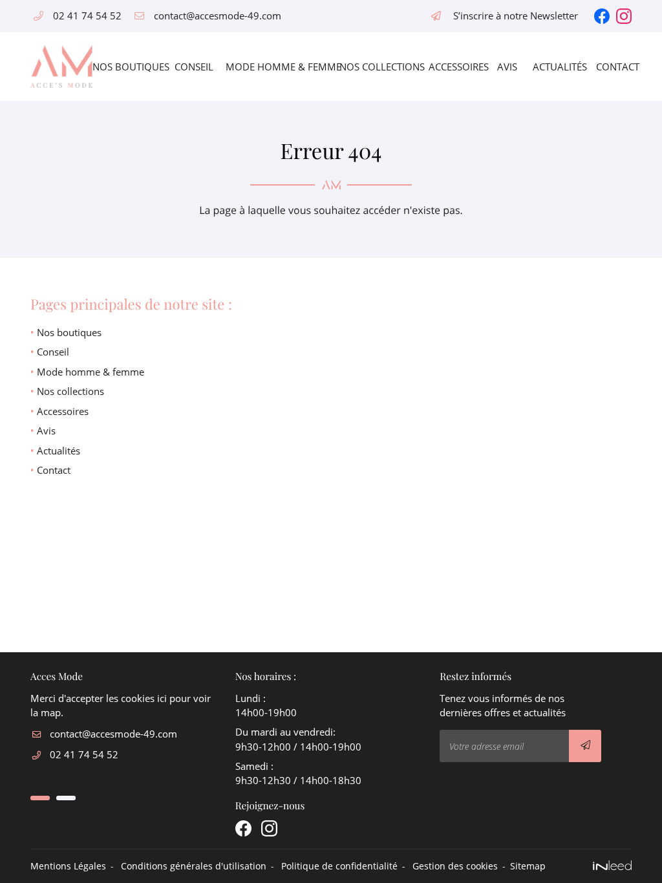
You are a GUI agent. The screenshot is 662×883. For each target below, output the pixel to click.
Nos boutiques (123, 66)
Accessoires (453, 66)
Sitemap (528, 866)
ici (162, 698)
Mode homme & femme (273, 66)
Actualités (555, 66)
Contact (614, 66)
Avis (505, 66)
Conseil (190, 66)
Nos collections (374, 66)
